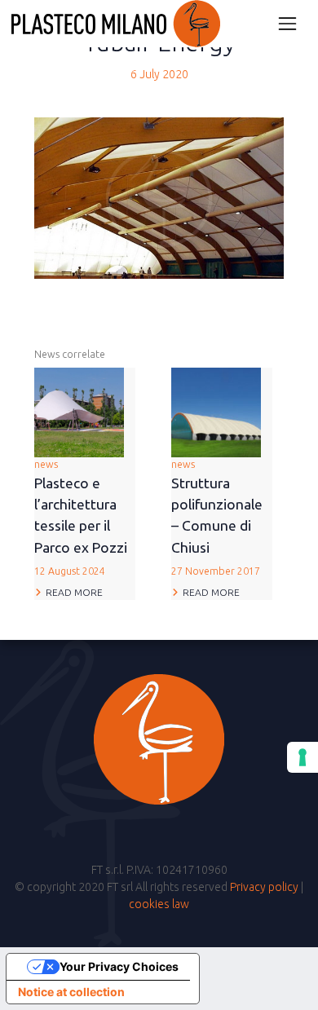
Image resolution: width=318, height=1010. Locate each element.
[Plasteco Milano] (115, 23)
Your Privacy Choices (119, 966)
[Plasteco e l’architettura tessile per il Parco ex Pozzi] (79, 411)
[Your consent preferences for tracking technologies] (302, 757)
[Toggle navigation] (287, 23)
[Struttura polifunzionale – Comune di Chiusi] (216, 411)
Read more (74, 592)
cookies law (159, 904)
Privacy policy (264, 886)
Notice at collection (71, 992)
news (80, 517)
